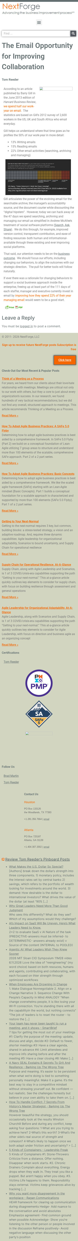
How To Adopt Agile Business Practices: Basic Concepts (38, 474)
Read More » (10, 415)
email (46, 819)
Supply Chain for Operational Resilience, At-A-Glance (36, 564)
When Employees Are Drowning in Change (38, 984)
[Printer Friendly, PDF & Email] (14, 307)
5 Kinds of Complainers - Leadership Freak (38, 1150)
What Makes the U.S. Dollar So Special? (36, 866)
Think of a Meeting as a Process (23, 378)
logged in (26, 326)
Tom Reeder (11, 662)
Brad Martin (11, 776)
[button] (39, 22)
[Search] (73, 33)
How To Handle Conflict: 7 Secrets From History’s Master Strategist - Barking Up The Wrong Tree (39, 1106)
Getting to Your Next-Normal (20, 521)
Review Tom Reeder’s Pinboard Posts (37, 859)
